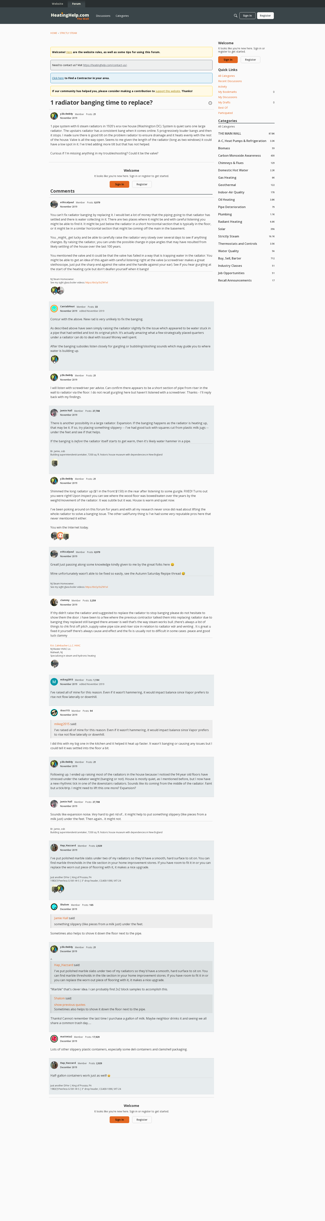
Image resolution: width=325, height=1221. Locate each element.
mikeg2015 (66, 679)
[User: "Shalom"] (54, 907)
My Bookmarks (246, 92)
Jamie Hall (66, 410)
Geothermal (246, 185)
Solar (246, 229)
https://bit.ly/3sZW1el (96, 282)
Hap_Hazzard (68, 845)
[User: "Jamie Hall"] (54, 412)
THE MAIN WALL (246, 133)
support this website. (168, 91)
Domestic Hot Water (246, 170)
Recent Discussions (230, 81)
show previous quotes (69, 1005)
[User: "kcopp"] (60, 535)
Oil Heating (246, 199)
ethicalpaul (67, 202)
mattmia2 (66, 1036)
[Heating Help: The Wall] (70, 16)
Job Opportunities (246, 273)
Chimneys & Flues (246, 163)
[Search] (235, 15)
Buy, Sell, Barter (246, 258)
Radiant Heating (246, 221)
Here (69, 52)
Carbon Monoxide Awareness (246, 155)
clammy (65, 600)
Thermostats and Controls (246, 244)
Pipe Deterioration (246, 207)
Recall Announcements (246, 280)
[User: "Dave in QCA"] (54, 462)
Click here (58, 78)
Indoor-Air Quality (246, 192)
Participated (225, 113)
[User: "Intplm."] (60, 290)
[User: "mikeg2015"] (54, 682)
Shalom (64, 904)
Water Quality (246, 251)
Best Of (223, 107)
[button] (210, 103)
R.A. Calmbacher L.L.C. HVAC (65, 645)
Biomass (246, 148)
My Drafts (246, 102)
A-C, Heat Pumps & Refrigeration (246, 141)
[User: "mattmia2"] (54, 1039)
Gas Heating (246, 177)
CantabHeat (67, 306)
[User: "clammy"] (54, 602)
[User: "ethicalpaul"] (54, 204)
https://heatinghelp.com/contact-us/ (105, 65)
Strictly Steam (246, 236)
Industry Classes (246, 266)
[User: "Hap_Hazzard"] (54, 847)
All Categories (226, 76)
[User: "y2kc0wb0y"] (54, 116)
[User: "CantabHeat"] (54, 308)
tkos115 (65, 710)
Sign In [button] (119, 184)
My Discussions (227, 97)
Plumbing (246, 214)
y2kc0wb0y (66, 113)
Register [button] (142, 184)
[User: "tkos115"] (54, 712)
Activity (222, 86)
